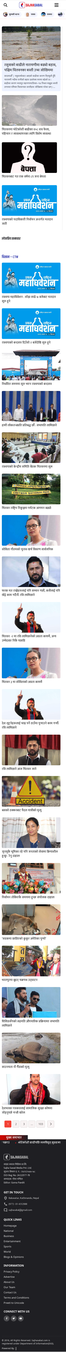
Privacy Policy (11, 1271)
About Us (9, 1282)
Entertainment (12, 1241)
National (9, 1231)
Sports (7, 1246)
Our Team (9, 1287)
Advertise (9, 1276)
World (7, 1251)
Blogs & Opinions (14, 1257)
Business (9, 1236)
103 (40, 1124)
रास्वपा (49, 14)
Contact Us (10, 1292)
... (32, 1124)
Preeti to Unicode (14, 1303)
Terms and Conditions (16, 1297)
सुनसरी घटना (14, 14)
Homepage (10, 1225)
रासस (33, 14)
